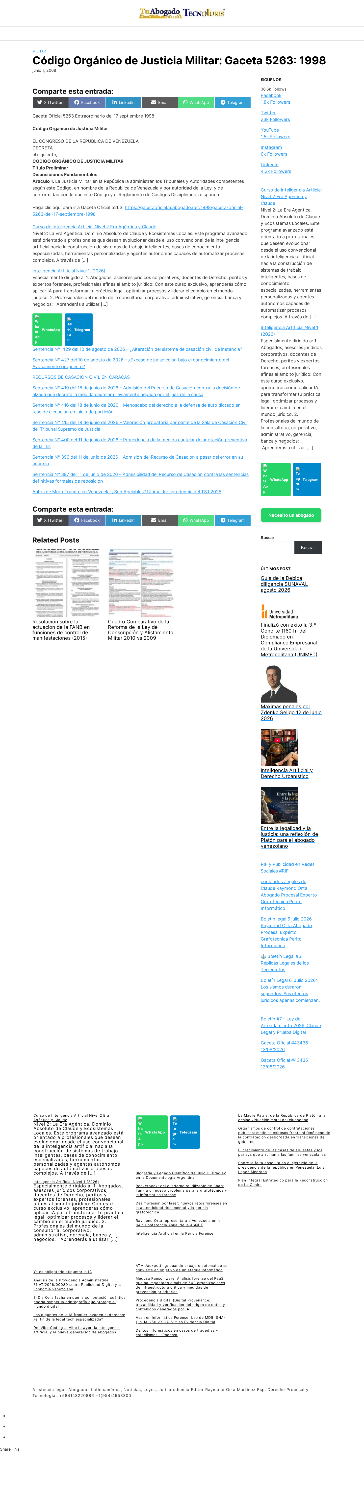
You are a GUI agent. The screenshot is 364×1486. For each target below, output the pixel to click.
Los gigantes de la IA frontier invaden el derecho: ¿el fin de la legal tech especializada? (79, 1317)
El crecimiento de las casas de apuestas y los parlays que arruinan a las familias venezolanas (282, 1152)
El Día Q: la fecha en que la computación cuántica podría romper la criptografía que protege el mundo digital (79, 1301)
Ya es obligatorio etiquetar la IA (62, 1272)
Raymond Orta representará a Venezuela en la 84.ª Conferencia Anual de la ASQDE (178, 1222)
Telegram (82, 330)
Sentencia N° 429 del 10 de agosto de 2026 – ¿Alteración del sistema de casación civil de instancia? (137, 349)
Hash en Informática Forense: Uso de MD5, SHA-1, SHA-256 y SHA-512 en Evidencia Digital (180, 1319)
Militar (39, 51)
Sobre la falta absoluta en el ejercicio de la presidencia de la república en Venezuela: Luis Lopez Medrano (281, 1167)
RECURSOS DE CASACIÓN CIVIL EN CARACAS (81, 377)
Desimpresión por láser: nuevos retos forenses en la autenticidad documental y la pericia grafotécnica (181, 1207)
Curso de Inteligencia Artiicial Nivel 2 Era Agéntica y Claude (94, 226)
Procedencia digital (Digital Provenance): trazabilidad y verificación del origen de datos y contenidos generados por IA (180, 1304)
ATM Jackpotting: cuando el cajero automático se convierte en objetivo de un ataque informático (182, 1267)
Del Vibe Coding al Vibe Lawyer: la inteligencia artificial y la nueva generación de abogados (76, 1329)
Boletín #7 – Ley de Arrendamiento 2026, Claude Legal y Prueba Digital (291, 1025)
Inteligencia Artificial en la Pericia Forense (174, 1233)
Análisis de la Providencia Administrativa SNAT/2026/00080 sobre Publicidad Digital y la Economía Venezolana (77, 1284)
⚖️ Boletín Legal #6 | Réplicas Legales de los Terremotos (285, 963)
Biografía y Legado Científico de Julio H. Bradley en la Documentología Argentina (181, 1175)
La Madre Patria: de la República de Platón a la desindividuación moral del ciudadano (282, 1117)
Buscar (267, 537)
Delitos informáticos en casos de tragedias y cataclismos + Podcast (177, 1332)
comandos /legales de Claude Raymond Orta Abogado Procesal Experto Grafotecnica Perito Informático (289, 895)
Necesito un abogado (291, 515)
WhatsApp (51, 330)
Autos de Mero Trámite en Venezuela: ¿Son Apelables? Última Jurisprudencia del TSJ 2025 (126, 491)
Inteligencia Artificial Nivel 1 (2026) (68, 270)
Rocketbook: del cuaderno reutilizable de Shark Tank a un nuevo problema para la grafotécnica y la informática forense (181, 1190)
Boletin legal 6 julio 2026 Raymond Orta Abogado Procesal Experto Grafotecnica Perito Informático (286, 932)
